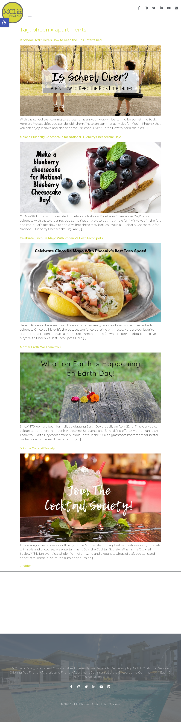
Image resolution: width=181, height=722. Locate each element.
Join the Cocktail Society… (38, 448)
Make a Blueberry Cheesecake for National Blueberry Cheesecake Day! (70, 137)
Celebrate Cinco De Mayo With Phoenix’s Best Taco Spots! (62, 238)
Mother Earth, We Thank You (40, 347)
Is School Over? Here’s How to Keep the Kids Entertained (61, 40)
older (25, 565)
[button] (30, 16)
